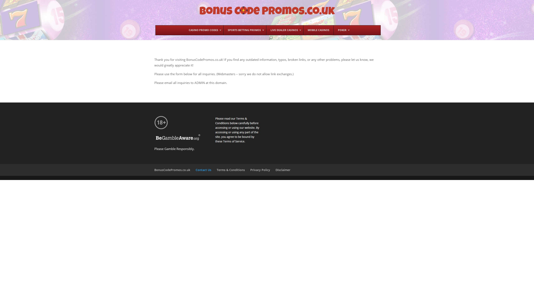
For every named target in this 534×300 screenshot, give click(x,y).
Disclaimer (283, 170)
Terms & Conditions (231, 170)
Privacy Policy (260, 170)
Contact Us (203, 170)
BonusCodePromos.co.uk (172, 170)
